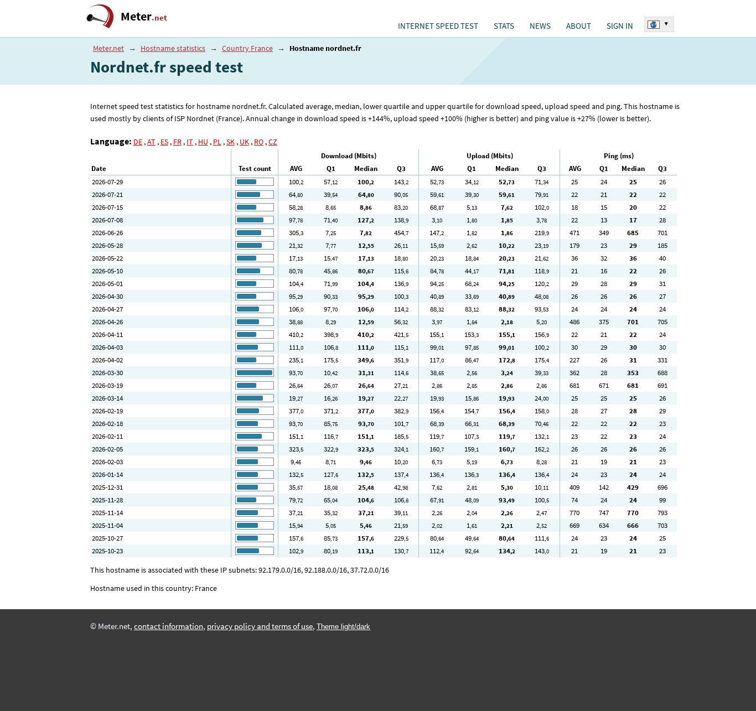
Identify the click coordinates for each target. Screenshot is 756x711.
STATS (504, 26)
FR (177, 142)
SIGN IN (620, 26)
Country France (247, 48)
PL (217, 142)
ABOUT (578, 26)
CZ (272, 142)
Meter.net (108, 48)
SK (230, 142)
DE (137, 142)
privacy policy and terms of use (260, 626)
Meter (144, 16)
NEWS (540, 26)
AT (151, 142)
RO (258, 142)
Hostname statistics (173, 48)
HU (203, 142)
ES (164, 142)
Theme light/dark (343, 626)
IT (190, 142)
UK (244, 142)
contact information (168, 626)
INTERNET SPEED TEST (438, 26)
